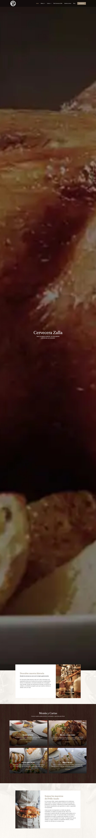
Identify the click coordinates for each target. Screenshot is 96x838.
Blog (74, 3)
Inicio (37, 3)
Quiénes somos (67, 3)
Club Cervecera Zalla (57, 3)
